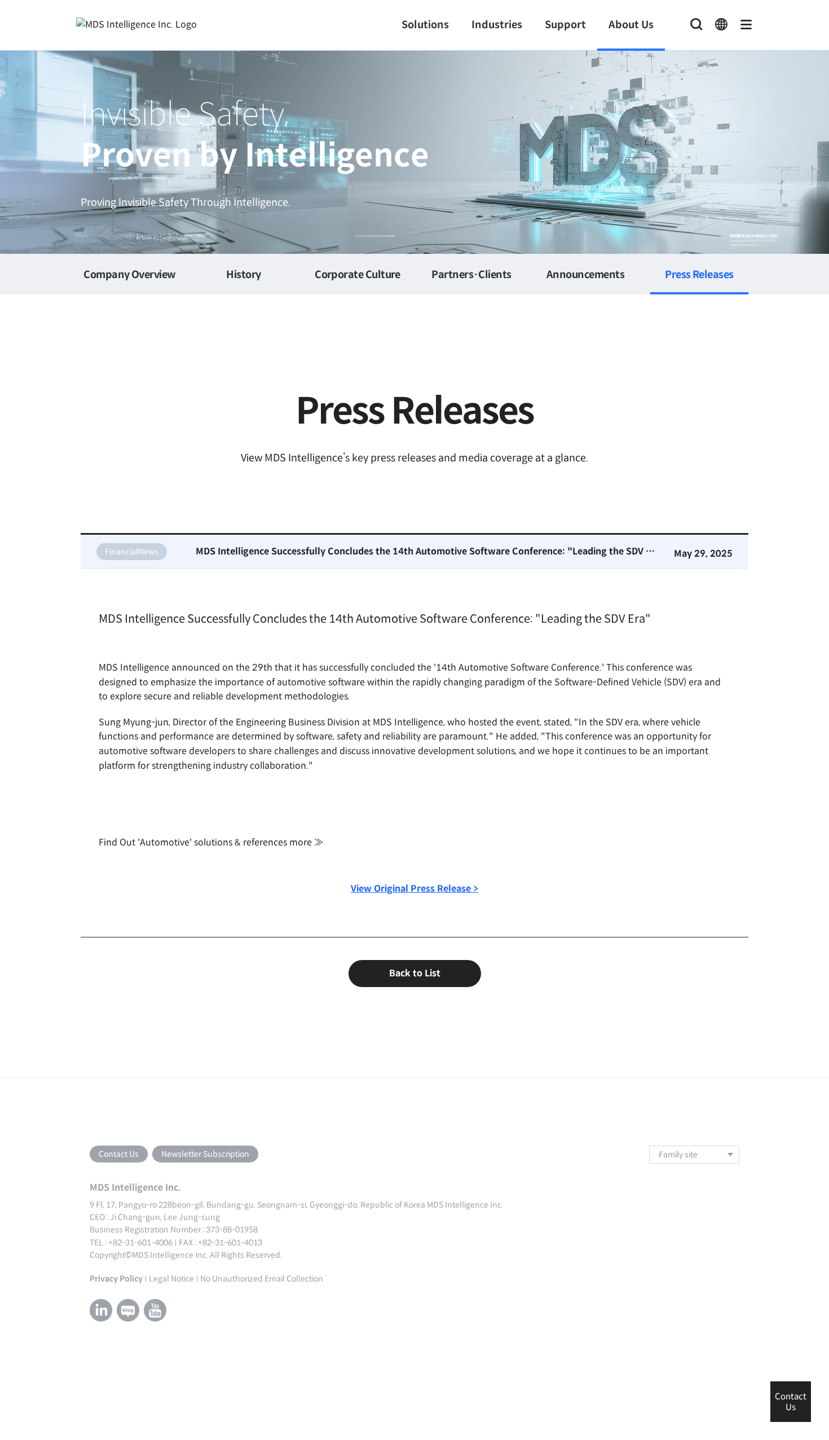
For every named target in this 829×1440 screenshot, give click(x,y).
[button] (721, 25)
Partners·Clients (471, 275)
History (243, 275)
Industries (496, 25)
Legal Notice (171, 1279)
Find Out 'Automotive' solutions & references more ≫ (211, 842)
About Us (631, 25)
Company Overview (129, 275)
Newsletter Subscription (205, 1154)
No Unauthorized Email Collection (261, 1279)
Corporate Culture (357, 275)
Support (565, 25)
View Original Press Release (414, 889)
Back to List (414, 973)
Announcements (585, 275)
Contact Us (119, 1154)
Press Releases (699, 275)
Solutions (425, 25)
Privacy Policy (116, 1279)
